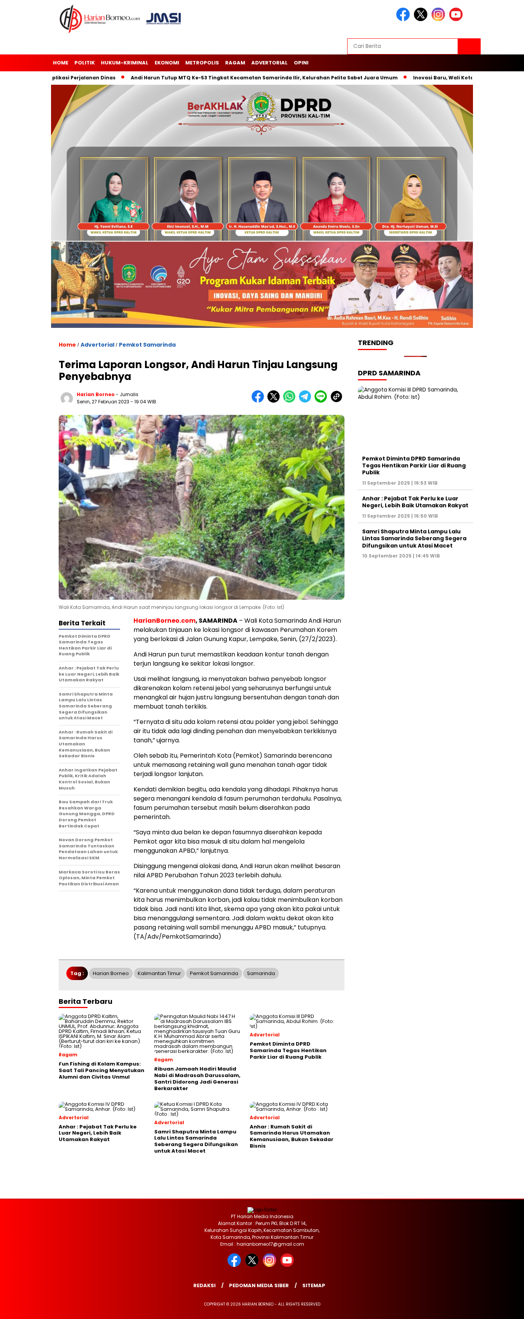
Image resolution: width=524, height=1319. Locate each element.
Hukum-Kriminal (124, 62)
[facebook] (404, 19)
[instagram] (440, 19)
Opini (301, 62)
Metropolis (202, 62)
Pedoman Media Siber (259, 1285)
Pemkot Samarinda (147, 345)
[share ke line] (322, 401)
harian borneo (96, 394)
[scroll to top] (502, 1307)
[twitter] (422, 19)
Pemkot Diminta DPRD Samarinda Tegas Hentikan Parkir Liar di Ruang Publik (414, 465)
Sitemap (313, 1285)
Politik (84, 62)
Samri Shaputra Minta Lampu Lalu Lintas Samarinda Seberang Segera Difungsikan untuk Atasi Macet (414, 538)
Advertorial (269, 62)
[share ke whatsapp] (291, 401)
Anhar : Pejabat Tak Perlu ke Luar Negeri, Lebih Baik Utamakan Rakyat (415, 502)
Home (60, 62)
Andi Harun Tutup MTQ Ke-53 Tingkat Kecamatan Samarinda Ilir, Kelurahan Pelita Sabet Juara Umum (227, 77)
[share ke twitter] (275, 401)
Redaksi (204, 1285)
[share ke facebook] (259, 401)
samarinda (261, 973)
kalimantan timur (159, 973)
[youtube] (457, 19)
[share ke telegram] (307, 401)
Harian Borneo (111, 973)
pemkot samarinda (214, 973)
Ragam (235, 62)
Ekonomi (167, 62)
